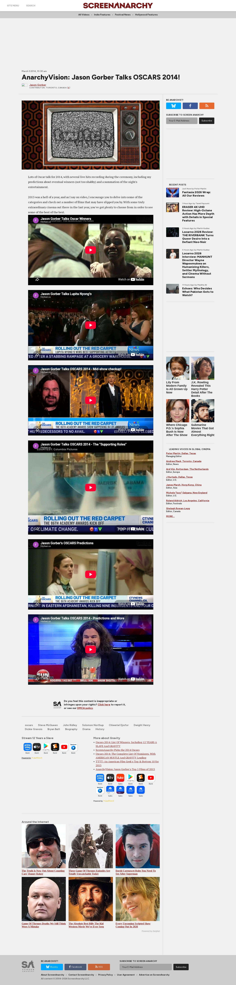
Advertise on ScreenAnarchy (154, 975)
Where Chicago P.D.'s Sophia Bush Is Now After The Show (176, 430)
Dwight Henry (142, 725)
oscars (29, 725)
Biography (71, 729)
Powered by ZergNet (151, 931)
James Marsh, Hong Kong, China (183, 485)
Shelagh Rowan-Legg (178, 508)
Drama (86, 729)
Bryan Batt (54, 729)
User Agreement (126, 975)
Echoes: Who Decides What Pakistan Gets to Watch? (197, 292)
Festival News (123, 14)
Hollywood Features (146, 14)
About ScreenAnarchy (52, 975)
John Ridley (70, 725)
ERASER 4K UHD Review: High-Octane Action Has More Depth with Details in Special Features (198, 213)
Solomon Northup (93, 725)
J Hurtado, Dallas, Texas (179, 477)
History (100, 729)
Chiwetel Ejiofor (119, 725)
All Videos (83, 14)
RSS (101, 967)
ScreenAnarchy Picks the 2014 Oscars (118, 750)
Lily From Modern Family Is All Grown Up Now (177, 387)
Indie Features (102, 14)
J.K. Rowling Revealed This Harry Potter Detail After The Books (201, 389)
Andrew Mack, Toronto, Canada (183, 461)
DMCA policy (85, 708)
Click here (104, 704)
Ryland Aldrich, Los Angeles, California (187, 500)
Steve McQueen (48, 725)
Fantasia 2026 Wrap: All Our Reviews (196, 193)
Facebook (77, 967)
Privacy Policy (105, 975)
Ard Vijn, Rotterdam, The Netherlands (187, 469)
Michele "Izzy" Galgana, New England (186, 492)
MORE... (170, 516)
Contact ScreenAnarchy (81, 975)
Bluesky (54, 967)
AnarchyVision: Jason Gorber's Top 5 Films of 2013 (125, 769)
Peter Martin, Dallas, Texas (181, 453)
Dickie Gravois (33, 729)
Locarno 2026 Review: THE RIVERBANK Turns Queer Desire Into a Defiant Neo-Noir (198, 237)
